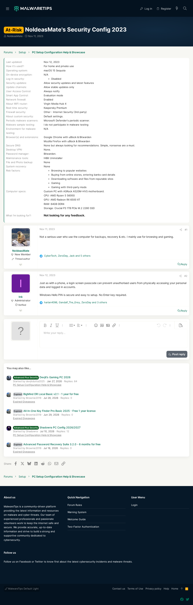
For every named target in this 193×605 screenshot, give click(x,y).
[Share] (180, 230)
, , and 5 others (67, 255)
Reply (184, 264)
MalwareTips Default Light (23, 588)
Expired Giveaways (24, 401)
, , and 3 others (75, 302)
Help (166, 588)
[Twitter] (11, 569)
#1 (186, 229)
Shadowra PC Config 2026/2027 (47, 427)
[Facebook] (5, 569)
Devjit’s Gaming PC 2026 (42, 377)
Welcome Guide (76, 519)
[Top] (181, 589)
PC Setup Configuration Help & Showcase (37, 384)
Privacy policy (153, 588)
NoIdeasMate (15, 36)
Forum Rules (74, 504)
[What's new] (177, 9)
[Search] (185, 9)
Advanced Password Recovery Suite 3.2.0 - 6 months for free (57, 444)
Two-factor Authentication (83, 526)
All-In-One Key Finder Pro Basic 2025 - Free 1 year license (55, 410)
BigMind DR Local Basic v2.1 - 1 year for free (46, 394)
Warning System (76, 512)
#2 (185, 275)
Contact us (118, 588)
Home (174, 588)
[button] (7, 8)
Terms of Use (135, 588)
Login (134, 504)
